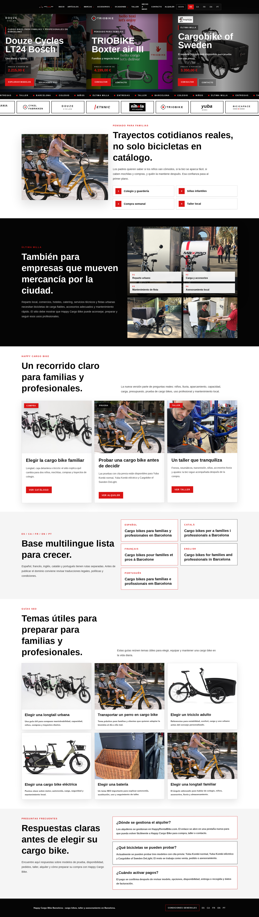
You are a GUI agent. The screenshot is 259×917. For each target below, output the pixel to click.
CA (197, 7)
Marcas (89, 7)
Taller (135, 7)
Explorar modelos (19, 82)
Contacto (156, 7)
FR (204, 7)
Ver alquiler (111, 495)
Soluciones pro (48, 82)
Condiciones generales (182, 908)
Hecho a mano (145, 6)
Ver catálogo (39, 489)
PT (217, 7)
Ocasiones (121, 7)
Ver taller (182, 489)
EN (211, 7)
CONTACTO (121, 82)
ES (191, 7)
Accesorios (104, 7)
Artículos (74, 7)
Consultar (101, 82)
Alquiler (169, 7)
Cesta (181, 7)
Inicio (61, 7)
